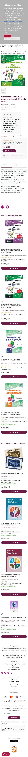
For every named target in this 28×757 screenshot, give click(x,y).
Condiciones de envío (14, 683)
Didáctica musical (20, 45)
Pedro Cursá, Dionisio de (20, 255)
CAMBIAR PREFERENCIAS (12, 39)
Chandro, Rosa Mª (16, 620)
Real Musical (12, 121)
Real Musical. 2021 (6, 109)
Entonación (18, 47)
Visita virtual (14, 686)
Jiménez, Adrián (10, 621)
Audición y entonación (6, 47)
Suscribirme (14, 717)
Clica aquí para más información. (13, 21)
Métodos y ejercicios (7, 45)
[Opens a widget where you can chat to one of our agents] (6, 754)
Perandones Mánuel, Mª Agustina (9, 527)
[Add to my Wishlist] (4, 156)
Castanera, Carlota (6, 620)
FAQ (14, 688)
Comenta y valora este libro (15, 136)
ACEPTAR (7, 36)
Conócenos (14, 679)
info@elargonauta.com (14, 669)
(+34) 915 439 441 (14, 667)
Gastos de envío (14, 685)
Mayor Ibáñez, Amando (7, 255)
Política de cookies (14, 681)
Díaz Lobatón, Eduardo (7, 476)
